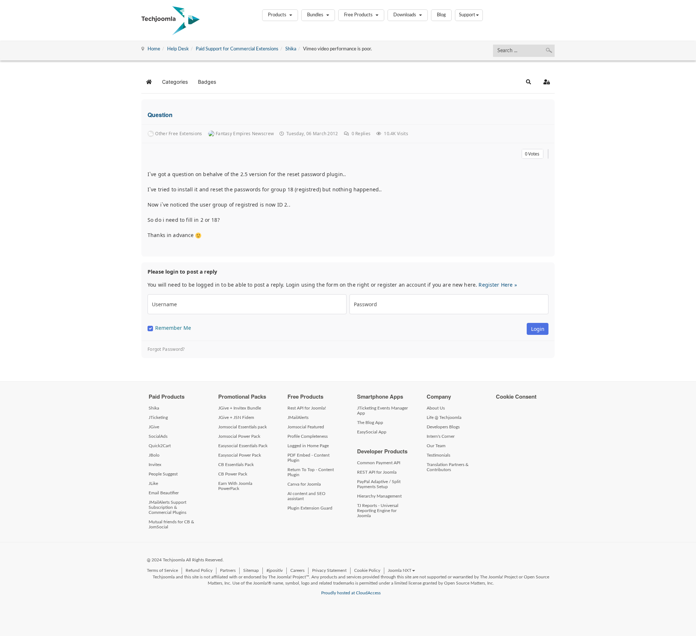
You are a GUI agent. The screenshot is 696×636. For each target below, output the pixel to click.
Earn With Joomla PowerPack (235, 486)
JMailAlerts (297, 417)
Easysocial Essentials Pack (243, 446)
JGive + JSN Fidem (236, 417)
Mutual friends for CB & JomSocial (171, 524)
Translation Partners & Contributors (448, 467)
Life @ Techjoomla (444, 417)
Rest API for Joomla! (306, 408)
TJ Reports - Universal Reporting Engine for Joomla (377, 510)
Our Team (436, 446)
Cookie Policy (367, 570)
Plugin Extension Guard (309, 508)
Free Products (359, 15)
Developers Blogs (443, 427)
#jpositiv (274, 570)
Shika (290, 49)
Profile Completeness (307, 436)
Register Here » (497, 284)
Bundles (315, 15)
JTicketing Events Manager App (382, 410)
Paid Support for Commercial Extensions (237, 49)
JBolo (154, 455)
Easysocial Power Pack (239, 455)
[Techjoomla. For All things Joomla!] (170, 20)
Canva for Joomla (304, 484)
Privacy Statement (329, 570)
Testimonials (438, 455)
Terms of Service (162, 570)
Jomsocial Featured (305, 427)
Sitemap (251, 570)
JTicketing (158, 417)
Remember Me (173, 328)
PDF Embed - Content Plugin (308, 457)
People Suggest (163, 474)
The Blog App (370, 422)
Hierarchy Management (379, 496)
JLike (153, 483)
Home (154, 49)
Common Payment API (378, 463)
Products (277, 15)
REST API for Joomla (377, 472)
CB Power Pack (232, 474)
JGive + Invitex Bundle (239, 408)
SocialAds (158, 436)
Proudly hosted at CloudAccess (351, 593)
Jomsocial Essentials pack (242, 427)
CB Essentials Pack (236, 464)
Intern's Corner (441, 436)
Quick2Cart (160, 446)
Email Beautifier (164, 493)
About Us (436, 408)
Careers (297, 570)
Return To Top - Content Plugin (310, 472)
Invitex (155, 464)
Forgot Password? (166, 349)
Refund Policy (199, 570)
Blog (441, 15)
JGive (154, 427)
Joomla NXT (399, 570)
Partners (228, 570)
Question (160, 115)
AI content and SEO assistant (306, 496)
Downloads (405, 15)
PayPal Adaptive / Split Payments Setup (379, 484)
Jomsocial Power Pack (239, 436)
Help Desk (178, 49)
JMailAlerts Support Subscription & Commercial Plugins (167, 507)
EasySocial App (371, 432)
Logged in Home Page (308, 446)
